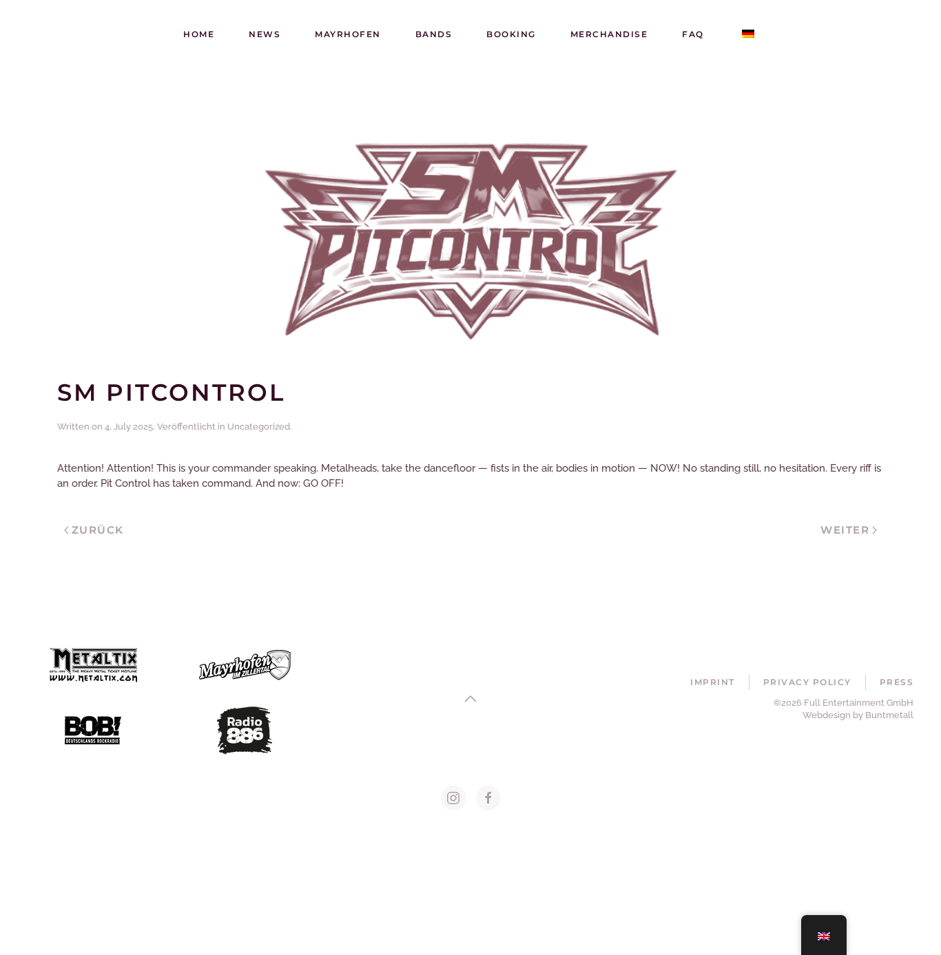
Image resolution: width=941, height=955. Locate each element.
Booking (511, 34)
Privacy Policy (807, 682)
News (264, 34)
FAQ (693, 34)
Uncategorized (258, 426)
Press (897, 682)
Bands (434, 34)
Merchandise (609, 34)
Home (198, 34)
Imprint (712, 682)
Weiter (844, 529)
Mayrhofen (348, 34)
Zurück (98, 529)
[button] (470, 699)
